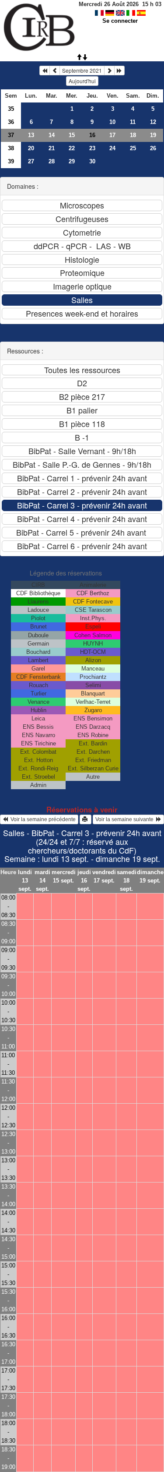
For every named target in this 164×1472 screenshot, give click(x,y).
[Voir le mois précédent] (54, 70)
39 (11, 161)
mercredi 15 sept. (64, 876)
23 (92, 148)
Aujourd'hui (82, 81)
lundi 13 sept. (25, 880)
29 (72, 161)
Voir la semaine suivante (125, 819)
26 (153, 148)
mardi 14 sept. (42, 880)
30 (92, 161)
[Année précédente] (44, 70)
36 (11, 122)
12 (153, 122)
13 (31, 135)
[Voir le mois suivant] (109, 70)
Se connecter (120, 21)
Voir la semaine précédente (42, 819)
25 (133, 148)
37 (11, 135)
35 (11, 109)
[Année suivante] (119, 70)
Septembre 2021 (82, 70)
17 (112, 135)
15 (72, 135)
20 (31, 148)
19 (153, 135)
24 (112, 148)
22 (72, 148)
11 (133, 122)
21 (52, 148)
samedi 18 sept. (126, 880)
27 (31, 161)
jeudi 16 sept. (84, 880)
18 (133, 135)
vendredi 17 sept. (104, 876)
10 (112, 122)
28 (52, 161)
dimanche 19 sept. (150, 876)
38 (11, 148)
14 (52, 135)
